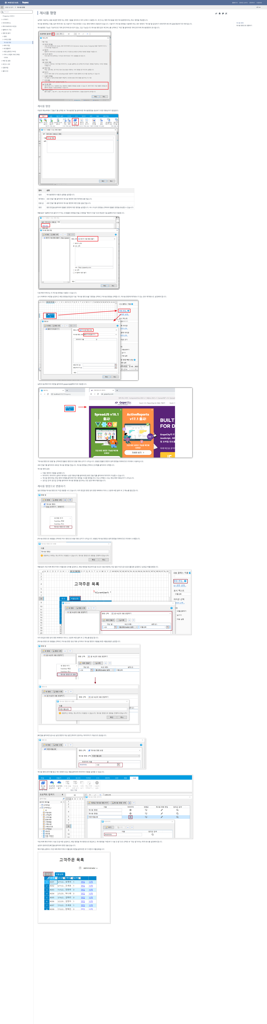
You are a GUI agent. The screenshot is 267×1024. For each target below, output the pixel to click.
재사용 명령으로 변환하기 (244, 25)
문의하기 (252, 2)
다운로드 (259, 2)
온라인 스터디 (243, 2)
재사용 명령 (21, 7)
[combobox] (17, 12)
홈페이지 (235, 2)
